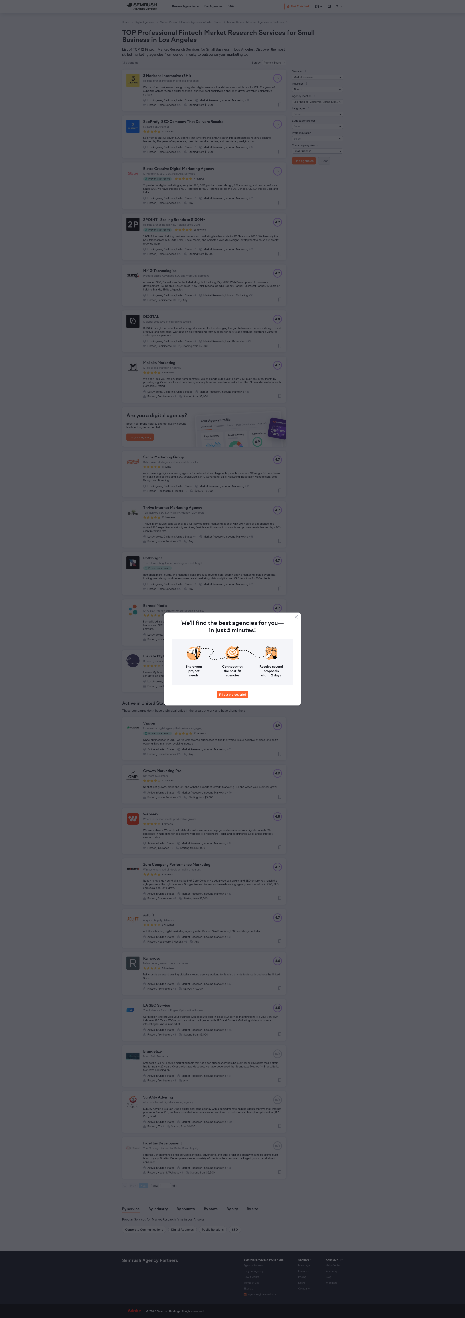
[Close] (296, 617)
